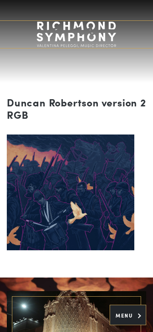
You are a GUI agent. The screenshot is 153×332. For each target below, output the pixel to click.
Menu (125, 315)
